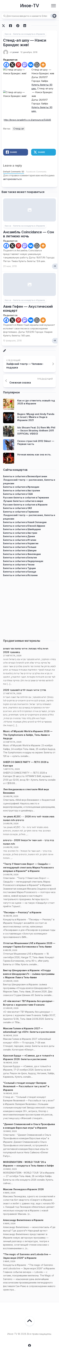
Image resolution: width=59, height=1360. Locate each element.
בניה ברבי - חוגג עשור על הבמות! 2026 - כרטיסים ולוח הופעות (28, 842)
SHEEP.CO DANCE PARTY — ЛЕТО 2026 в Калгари (25, 764)
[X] (12, 64)
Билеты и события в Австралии (21, 490)
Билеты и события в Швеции (20, 550)
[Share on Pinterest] (17, 26)
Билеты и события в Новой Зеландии (25, 522)
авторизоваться (12, 179)
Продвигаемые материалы (21, 640)
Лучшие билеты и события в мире (23, 501)
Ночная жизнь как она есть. (34, 454)
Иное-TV (29, 5)
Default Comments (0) (13, 171)
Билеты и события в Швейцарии (22, 529)
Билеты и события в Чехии (18, 564)
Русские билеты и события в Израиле (25, 504)
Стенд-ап (18, 128)
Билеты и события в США (18, 494)
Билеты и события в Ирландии (21, 487)
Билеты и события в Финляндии (22, 554)
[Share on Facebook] (10, 26)
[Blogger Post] (37, 64)
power (16, 52)
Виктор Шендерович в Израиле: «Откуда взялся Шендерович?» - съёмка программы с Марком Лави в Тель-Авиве (28, 974)
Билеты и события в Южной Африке (24, 525)
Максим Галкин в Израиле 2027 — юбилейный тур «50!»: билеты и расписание (29, 1030)
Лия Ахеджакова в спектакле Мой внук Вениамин (26, 791)
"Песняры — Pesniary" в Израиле (22, 912)
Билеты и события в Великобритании (25, 476)
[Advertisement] (29, 606)
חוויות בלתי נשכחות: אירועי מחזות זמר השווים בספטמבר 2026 (25, 650)
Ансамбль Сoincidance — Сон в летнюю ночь (28, 234)
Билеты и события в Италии (19, 540)
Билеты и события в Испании (20, 575)
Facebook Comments (36, 171)
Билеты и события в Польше (19, 547)
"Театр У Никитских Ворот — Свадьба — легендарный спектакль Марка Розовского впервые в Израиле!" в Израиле (28, 867)
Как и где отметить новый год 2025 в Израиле (36, 402)
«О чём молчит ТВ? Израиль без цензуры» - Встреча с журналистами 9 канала (28, 1003)
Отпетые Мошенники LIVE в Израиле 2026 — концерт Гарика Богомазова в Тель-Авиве (29, 945)
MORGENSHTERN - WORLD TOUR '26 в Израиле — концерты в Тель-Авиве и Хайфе (28, 1164)
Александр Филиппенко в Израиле (23, 1220)
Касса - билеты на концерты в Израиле (25, 34)
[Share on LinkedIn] (24, 26)
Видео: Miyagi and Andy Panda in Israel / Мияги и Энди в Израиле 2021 (35, 417)
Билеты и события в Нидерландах (23, 561)
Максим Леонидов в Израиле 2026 (23, 1189)
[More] (43, 64)
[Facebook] (6, 64)
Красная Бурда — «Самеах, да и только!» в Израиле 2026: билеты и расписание (28, 1057)
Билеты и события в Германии (21, 511)
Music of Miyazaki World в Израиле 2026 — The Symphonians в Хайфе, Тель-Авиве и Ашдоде (27, 735)
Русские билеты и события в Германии (26, 497)
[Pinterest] (18, 64)
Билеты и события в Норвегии (20, 543)
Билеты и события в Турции (19, 568)
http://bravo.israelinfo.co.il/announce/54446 (27, 119)
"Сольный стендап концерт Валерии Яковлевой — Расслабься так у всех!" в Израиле (26, 1086)
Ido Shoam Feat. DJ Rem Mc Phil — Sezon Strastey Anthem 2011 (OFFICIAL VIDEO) (36, 430)
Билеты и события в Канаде (19, 571)
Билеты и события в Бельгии (20, 557)
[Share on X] (4, 26)
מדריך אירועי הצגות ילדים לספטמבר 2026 (24, 690)
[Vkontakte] (31, 64)
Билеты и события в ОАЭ (17, 508)
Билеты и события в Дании (19, 536)
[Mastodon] (24, 64)
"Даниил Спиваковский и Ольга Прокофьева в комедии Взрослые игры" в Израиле (29, 1126)
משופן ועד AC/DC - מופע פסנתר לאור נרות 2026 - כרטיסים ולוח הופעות (28, 818)
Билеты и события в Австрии (20, 533)
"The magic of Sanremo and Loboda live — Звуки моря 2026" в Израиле (27, 1256)
